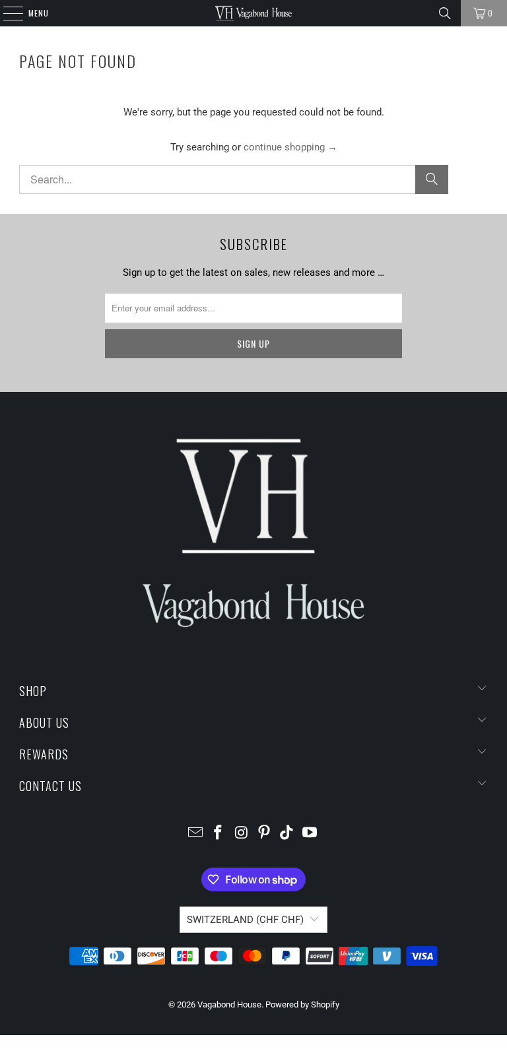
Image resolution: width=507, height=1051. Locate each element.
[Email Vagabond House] (195, 833)
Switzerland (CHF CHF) (245, 920)
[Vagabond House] (253, 13)
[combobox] (233, 179)
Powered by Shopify (302, 1004)
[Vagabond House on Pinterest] (265, 833)
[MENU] (6, 13)
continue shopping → (290, 147)
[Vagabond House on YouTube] (310, 833)
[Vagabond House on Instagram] (242, 833)
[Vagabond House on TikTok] (287, 833)
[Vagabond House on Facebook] (218, 833)
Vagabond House (229, 1004)
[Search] (444, 13)
